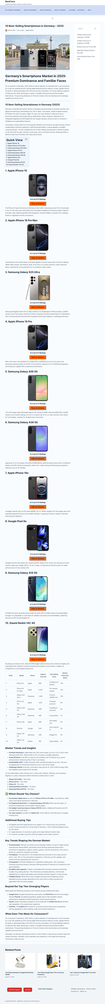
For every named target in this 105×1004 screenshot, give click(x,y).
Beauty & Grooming (60, 10)
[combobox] (85, 28)
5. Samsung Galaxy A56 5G (15, 153)
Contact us (75, 991)
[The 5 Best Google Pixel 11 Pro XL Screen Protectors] (52, 961)
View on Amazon (37, 204)
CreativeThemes (34, 1001)
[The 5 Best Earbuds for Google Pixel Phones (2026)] (20, 961)
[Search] (52, 18)
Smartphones (29, 30)
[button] (14, 990)
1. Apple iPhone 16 (12, 143)
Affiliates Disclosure (78, 989)
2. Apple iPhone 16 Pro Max (15, 145)
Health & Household (45, 10)
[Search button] (95, 28)
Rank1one (10, 1)
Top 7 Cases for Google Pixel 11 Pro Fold (82, 972)
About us (83, 991)
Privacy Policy (91, 989)
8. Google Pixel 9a (12, 160)
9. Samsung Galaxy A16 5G (15, 162)
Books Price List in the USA (86, 47)
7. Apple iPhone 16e (13, 157)
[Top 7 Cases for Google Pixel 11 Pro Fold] (85, 961)
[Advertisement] (87, 88)
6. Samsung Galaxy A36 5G (15, 155)
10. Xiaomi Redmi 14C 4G (15, 164)
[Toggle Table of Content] (25, 139)
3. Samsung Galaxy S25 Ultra (16, 148)
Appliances (72, 10)
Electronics (80, 10)
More (89, 10)
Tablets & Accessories (30, 10)
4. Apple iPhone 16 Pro (14, 150)
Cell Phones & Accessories (12, 10)
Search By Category (45, 989)
